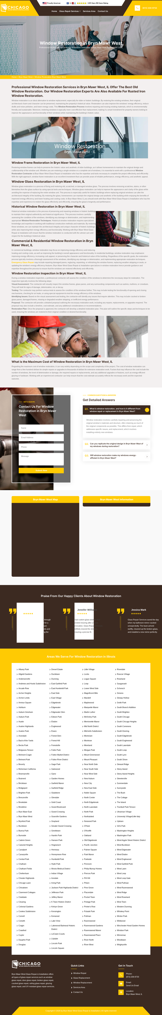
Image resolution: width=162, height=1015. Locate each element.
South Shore (122, 760)
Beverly (22, 764)
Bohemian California (27, 769)
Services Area (89, 11)
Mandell (87, 698)
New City (88, 783)
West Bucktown (123, 845)
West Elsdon (122, 854)
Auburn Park (24, 717)
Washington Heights (125, 831)
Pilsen (86, 883)
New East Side (90, 788)
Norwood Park (90, 821)
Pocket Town (89, 897)
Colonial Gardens (26, 907)
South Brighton (123, 712)
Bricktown (23, 783)
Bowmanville (24, 774)
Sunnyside (121, 788)
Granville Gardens (59, 816)
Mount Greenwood (92, 755)
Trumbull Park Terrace (126, 807)
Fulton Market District (60, 755)
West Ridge (122, 892)
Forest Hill (55, 741)
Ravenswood (89, 921)
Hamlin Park (56, 835)
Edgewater (55, 707)
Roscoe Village (123, 674)
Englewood (56, 726)
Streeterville (122, 779)
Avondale (23, 736)
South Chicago (123, 717)
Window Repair (79, 973)
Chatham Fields (25, 869)
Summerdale (122, 783)
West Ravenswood (125, 888)
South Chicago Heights (127, 722)
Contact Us (103, 11)
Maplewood (89, 703)
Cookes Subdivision (27, 911)
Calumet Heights (26, 845)
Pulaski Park (89, 911)
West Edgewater (124, 850)
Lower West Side (91, 688)
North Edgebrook (91, 802)
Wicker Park (122, 916)
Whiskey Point (123, 911)
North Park (88, 812)
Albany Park (24, 669)
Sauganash (122, 684)
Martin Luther (89, 712)
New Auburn (89, 779)
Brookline (23, 807)
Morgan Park (89, 750)
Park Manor (89, 854)
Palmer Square (90, 850)
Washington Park (124, 835)
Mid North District (91, 726)
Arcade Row (24, 688)
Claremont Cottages (27, 892)
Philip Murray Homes (93, 869)
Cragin (21, 926)
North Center (89, 798)
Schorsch (121, 688)
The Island (121, 802)
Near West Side (90, 774)
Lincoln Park (56, 943)
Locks (86, 674)
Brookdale (23, 802)
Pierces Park (89, 873)
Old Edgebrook (90, 840)
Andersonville (24, 679)
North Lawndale (90, 807)
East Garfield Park (59, 684)
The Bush (121, 793)
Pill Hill (87, 878)
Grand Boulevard (58, 807)
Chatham (22, 864)
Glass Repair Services (69, 11)
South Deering (123, 731)
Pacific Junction (90, 845)
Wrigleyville (122, 945)
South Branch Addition (126, 707)
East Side (55, 693)
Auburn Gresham (26, 712)
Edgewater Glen (58, 712)
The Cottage (122, 798)
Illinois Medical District (60, 869)
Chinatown (23, 888)
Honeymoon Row (58, 854)
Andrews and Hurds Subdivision (32, 684)
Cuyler (21, 935)
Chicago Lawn (25, 883)
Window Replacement (82, 983)
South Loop (122, 750)
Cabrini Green (24, 840)
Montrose (88, 741)
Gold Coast (56, 802)
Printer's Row (89, 907)
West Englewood (124, 859)
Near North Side (91, 764)
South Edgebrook (124, 736)
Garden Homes (57, 779)
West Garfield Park (125, 864)
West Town (121, 902)
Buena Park (23, 831)
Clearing (22, 902)
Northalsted (89, 816)
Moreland (88, 745)
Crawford (22, 930)
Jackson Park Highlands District (64, 888)
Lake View (55, 921)
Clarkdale (23, 897)
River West (88, 945)
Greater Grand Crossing (61, 826)
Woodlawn (121, 940)
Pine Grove (89, 888)
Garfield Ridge (57, 788)
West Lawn (121, 869)
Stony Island (122, 769)
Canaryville (23, 854)
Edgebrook (56, 703)
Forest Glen (56, 736)
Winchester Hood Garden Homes (131, 926)
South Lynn (121, 755)
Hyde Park (55, 864)
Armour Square (25, 703)
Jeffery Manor (57, 897)
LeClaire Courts (58, 934)
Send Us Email (132, 986)
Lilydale (54, 939)
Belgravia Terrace (26, 750)
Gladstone (55, 793)
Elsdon (54, 722)
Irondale (54, 878)
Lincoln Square (57, 948)
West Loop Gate (123, 878)
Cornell (22, 916)
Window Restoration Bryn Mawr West (50, 77)
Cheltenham (24, 873)
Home (54, 11)
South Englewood (124, 741)
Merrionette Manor (91, 722)
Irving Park (55, 883)
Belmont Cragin (25, 755)
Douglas (22, 945)
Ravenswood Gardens (93, 926)
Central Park (24, 859)
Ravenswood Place (92, 935)
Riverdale (121, 669)
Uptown (120, 821)
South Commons (124, 726)
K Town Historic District (61, 902)
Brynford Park (24, 821)
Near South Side (91, 769)
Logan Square (90, 679)
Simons (120, 693)
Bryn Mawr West (25, 77)
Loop (86, 684)
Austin (21, 722)
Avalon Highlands (26, 726)
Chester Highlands (26, 878)
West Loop (121, 873)
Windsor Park (122, 930)
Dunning (55, 679)
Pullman (87, 916)
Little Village (89, 669)
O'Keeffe (87, 831)
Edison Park (56, 717)
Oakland (87, 835)
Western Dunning (124, 907)
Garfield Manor (57, 783)
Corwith (22, 921)
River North (89, 940)
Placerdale (88, 892)
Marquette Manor (91, 707)
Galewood (55, 769)
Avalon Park (24, 731)
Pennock (88, 864)
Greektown (55, 831)
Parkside (88, 859)
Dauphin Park (24, 940)
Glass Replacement (81, 978)
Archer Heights (25, 693)
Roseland (121, 679)
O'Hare (87, 826)
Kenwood (55, 916)
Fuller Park (56, 750)
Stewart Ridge (123, 764)
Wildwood (121, 921)
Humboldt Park (57, 859)
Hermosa (55, 850)
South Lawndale (124, 745)
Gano (53, 774)
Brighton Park (24, 793)
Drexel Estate (57, 669)
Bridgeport (23, 788)
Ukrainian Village (124, 812)
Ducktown (55, 674)
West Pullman (123, 883)
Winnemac (121, 935)
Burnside (22, 835)
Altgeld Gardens (25, 674)
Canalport (23, 850)
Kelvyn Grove (57, 907)
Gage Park (55, 764)
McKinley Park (90, 717)
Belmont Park (24, 760)
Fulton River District (59, 760)
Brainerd (22, 779)
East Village (56, 698)
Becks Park (23, 745)
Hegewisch (56, 845)
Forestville (55, 745)
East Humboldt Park (59, 688)
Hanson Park (56, 840)
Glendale (55, 798)
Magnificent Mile (91, 693)
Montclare (88, 736)
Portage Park (89, 902)
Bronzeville (23, 798)
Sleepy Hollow (123, 698)
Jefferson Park (57, 892)
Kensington (56, 911)
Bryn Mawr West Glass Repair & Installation (81, 1011)
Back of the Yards (26, 741)
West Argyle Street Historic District (131, 840)
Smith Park (121, 703)
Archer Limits (24, 698)
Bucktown (23, 826)
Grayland (55, 821)
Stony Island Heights (125, 774)
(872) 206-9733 (149, 8)
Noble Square (90, 793)
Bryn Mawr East (25, 812)
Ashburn (22, 707)
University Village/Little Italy (128, 816)
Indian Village (57, 873)
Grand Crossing (58, 812)
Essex (54, 731)
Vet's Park (121, 826)
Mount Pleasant (90, 760)
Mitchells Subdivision (93, 731)
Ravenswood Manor (92, 930)
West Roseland (123, 897)
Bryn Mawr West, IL (134, 994)
